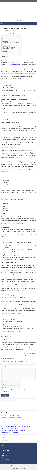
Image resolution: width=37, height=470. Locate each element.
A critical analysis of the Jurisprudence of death (11, 415)
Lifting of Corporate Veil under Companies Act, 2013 (14, 360)
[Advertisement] (18, 9)
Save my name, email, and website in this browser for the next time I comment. (17, 390)
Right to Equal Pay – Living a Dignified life (9, 428)
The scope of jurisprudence (13, 64)
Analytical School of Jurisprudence (10, 39)
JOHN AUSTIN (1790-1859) (8, 48)
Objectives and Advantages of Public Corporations (11, 417)
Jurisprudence (4, 59)
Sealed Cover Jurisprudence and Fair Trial (9, 432)
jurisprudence (6, 358)
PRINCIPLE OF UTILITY (8, 45)
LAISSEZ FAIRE (7, 46)
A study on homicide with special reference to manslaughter (13, 424)
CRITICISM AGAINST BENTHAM (10, 47)
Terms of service (24, 465)
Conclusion (5, 51)
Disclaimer (12, 465)
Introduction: (5, 41)
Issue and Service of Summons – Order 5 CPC (10, 421)
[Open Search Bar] (35, 23)
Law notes (11, 358)
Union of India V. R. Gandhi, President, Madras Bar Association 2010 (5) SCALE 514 (17, 426)
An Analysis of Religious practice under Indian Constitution (13, 430)
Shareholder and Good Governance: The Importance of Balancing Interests (16, 422)
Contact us (4, 457)
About (3, 453)
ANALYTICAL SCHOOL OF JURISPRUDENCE (12, 42)
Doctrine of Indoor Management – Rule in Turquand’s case (15, 361)
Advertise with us (5, 459)
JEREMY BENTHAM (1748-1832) (9, 43)
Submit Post (4, 455)
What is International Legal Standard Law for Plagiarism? (13, 419)
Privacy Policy (17, 465)
